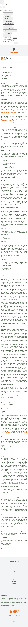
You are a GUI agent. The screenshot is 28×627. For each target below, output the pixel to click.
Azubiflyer (14, 577)
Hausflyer (14, 574)
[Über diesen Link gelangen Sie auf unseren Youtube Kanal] (13, 52)
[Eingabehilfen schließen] (4, 7)
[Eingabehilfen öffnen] (2, 2)
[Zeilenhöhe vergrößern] (13, 41)
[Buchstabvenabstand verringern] (15, 43)
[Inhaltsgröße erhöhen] (16, 38)
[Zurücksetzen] (1, 7)
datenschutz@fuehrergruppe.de (8, 112)
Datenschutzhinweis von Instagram (9, 256)
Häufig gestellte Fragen (14, 573)
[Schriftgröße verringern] (12, 39)
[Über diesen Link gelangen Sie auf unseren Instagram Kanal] (11, 52)
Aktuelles (14, 567)
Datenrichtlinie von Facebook (8, 397)
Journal (14, 569)
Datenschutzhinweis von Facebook (9, 395)
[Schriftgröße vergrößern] (14, 39)
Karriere (14, 581)
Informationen (14, 571)
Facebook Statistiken (13, 299)
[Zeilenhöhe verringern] (11, 41)
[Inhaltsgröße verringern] (14, 38)
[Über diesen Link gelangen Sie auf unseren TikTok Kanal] (17, 52)
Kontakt (14, 583)
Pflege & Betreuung (14, 564)
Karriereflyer (14, 576)
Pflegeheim (14, 579)
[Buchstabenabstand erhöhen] (17, 43)
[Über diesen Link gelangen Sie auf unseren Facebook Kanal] (15, 52)
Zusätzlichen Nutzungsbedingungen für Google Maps (14, 483)
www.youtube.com (5, 432)
